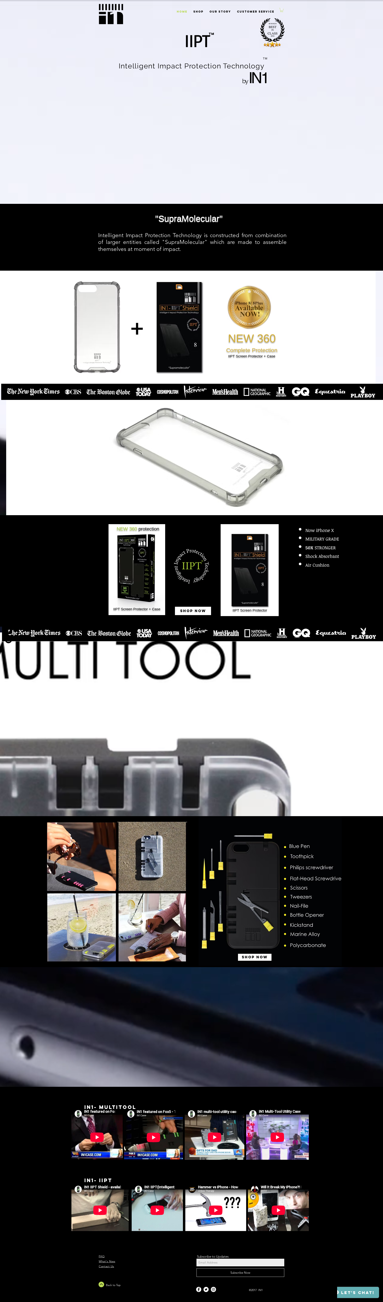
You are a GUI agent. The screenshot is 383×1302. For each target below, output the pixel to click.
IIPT (199, 41)
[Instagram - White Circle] (213, 1289)
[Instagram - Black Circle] (8, 639)
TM (211, 34)
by (245, 81)
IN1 (258, 78)
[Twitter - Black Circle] (8, 630)
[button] (281, 10)
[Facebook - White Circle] (198, 1289)
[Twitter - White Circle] (206, 1289)
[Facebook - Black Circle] (8, 621)
